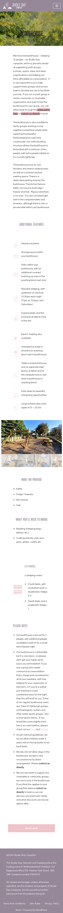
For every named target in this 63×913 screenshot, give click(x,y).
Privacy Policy (52, 903)
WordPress (41, 909)
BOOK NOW (31, 828)
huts (33, 729)
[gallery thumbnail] (9, 460)
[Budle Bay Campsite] (14, 5)
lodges (44, 729)
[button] (31, 437)
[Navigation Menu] (57, 6)
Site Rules (35, 903)
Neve (18, 909)
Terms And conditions (14, 903)
